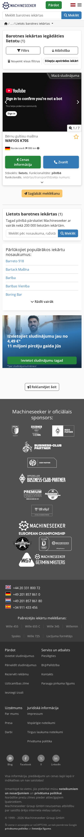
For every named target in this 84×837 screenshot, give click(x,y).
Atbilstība (62, 50)
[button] (79, 5)
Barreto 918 (15, 261)
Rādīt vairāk (43, 301)
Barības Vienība (18, 286)
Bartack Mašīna (17, 269)
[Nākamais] (77, 102)
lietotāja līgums (41, 828)
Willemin (72, 626)
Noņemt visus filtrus (25, 61)
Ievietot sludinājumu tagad (42, 360)
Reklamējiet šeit (44, 387)
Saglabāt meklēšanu (43, 193)
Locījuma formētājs (59, 636)
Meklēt (73, 15)
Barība (11, 278)
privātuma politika (16, 828)
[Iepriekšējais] (6, 102)
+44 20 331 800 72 (26, 588)
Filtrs (24, 50)
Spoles (16, 636)
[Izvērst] (42, 182)
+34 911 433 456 (25, 607)
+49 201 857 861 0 (26, 594)
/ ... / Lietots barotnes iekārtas (29, 23)
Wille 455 (12, 626)
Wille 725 (33, 636)
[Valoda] (73, 5)
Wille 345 (53, 626)
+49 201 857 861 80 (27, 601)
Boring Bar (14, 294)
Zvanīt (63, 162)
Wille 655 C (32, 626)
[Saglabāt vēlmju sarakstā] (76, 137)
